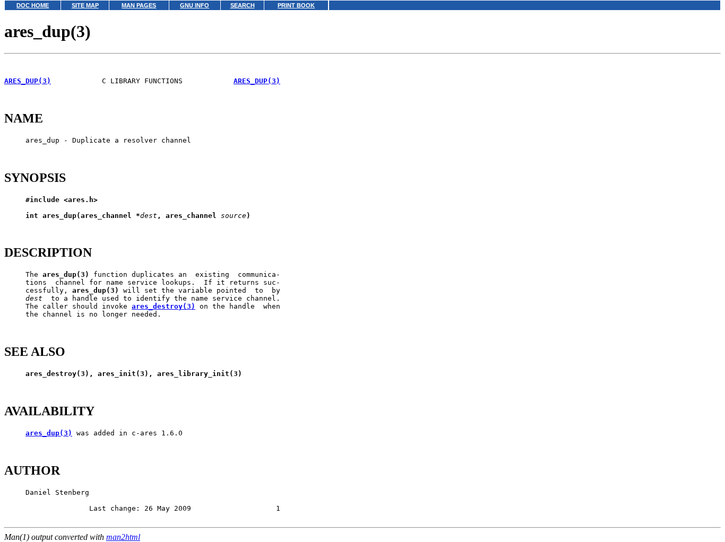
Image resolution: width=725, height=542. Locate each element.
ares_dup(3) (48, 433)
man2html (123, 536)
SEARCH (242, 5)
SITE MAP (85, 5)
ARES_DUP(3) (27, 81)
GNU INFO (194, 5)
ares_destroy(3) (163, 306)
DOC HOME (32, 5)
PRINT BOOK (296, 5)
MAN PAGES (139, 5)
